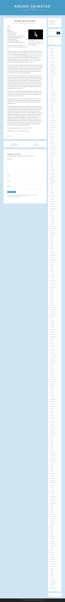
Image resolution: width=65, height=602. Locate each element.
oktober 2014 (52, 359)
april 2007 (52, 532)
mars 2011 (52, 446)
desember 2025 (52, 66)
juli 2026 (51, 50)
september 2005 (53, 566)
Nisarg (41, 599)
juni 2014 (51, 368)
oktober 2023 (52, 125)
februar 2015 (52, 350)
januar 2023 (52, 145)
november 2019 (53, 228)
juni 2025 (51, 80)
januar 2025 (52, 91)
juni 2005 (51, 570)
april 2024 (52, 111)
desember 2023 (52, 120)
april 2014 (52, 370)
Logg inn (50, 594)
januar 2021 (52, 199)
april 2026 (52, 57)
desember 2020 (52, 201)
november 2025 (53, 68)
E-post (8, 181)
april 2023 (52, 138)
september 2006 (53, 545)
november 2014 (53, 356)
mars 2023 (52, 140)
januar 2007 (52, 539)
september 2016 (53, 314)
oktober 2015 (52, 334)
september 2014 (53, 361)
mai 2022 (51, 163)
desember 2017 (52, 280)
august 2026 (52, 48)
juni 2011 (51, 440)
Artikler (51, 39)
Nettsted (9, 186)
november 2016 (53, 309)
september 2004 (53, 588)
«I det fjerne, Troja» (31, 60)
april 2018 (52, 271)
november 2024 (53, 95)
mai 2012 (51, 415)
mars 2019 (52, 246)
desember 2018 (52, 253)
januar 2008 (52, 514)
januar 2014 (52, 374)
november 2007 (53, 518)
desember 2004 (52, 581)
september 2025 (53, 73)
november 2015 (53, 332)
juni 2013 (51, 388)
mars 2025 (52, 86)
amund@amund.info (52, 24)
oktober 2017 (52, 284)
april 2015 (52, 345)
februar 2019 (52, 248)
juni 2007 (51, 527)
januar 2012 (52, 424)
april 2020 (52, 217)
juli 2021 (51, 185)
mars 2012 (52, 419)
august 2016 (52, 316)
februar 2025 (52, 89)
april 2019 (52, 244)
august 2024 (52, 102)
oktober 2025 (52, 71)
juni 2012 (51, 413)
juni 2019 (51, 239)
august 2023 (52, 129)
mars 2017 (52, 300)
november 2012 (53, 401)
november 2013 (53, 379)
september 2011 (53, 433)
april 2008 (52, 509)
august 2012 (52, 408)
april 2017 (52, 298)
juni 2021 (51, 188)
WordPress (34, 599)
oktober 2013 (52, 381)
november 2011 (53, 428)
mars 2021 (52, 194)
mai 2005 (51, 572)
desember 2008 (52, 496)
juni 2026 (51, 53)
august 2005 (52, 568)
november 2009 (53, 478)
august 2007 (52, 525)
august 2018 (52, 262)
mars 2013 (52, 392)
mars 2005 (52, 577)
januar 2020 (52, 224)
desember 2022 (52, 147)
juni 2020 (51, 212)
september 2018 (53, 260)
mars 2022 (52, 167)
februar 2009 (52, 491)
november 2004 (53, 583)
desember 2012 (52, 399)
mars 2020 (52, 219)
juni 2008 (51, 505)
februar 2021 (52, 197)
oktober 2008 (52, 500)
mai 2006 (51, 550)
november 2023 (53, 122)
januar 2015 (52, 352)
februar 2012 (52, 422)
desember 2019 (52, 226)
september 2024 (53, 100)
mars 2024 (52, 113)
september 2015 (53, 336)
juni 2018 (51, 266)
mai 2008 (51, 507)
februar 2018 (52, 275)
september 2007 (53, 523)
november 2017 (53, 282)
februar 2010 (52, 473)
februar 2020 (52, 221)
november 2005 (53, 561)
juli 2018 (51, 264)
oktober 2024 (52, 98)
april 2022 (52, 165)
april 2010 (52, 469)
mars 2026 (52, 59)
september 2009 (53, 482)
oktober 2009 (52, 480)
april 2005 (52, 575)
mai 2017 (51, 296)
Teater (10, 136)
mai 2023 (51, 136)
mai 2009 (51, 487)
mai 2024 (51, 109)
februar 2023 (52, 143)
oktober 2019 (52, 230)
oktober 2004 (52, 586)
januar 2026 (52, 64)
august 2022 (52, 156)
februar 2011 (52, 449)
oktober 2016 (52, 311)
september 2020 (53, 208)
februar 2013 (52, 395)
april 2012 (52, 417)
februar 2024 (52, 116)
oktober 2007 (52, 521)
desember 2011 (52, 426)
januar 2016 (52, 327)
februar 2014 (52, 372)
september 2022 (53, 154)
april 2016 (52, 320)
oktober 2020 (52, 206)
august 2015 (52, 338)
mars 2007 (52, 534)
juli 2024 (51, 104)
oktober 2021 (52, 179)
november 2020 (53, 203)
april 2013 (52, 390)
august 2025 (52, 75)
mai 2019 (51, 242)
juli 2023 (51, 131)
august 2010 (52, 462)
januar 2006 (52, 557)
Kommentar (9, 158)
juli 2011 (51, 437)
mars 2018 (52, 273)
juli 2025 (51, 77)
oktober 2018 (52, 257)
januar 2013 (52, 397)
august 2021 (52, 183)
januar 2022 (52, 172)
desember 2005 (52, 559)
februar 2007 (52, 536)
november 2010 (53, 455)
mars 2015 (52, 347)
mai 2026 (51, 55)
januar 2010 (52, 475)
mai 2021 (51, 190)
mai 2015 (51, 343)
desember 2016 (52, 307)
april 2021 (52, 192)
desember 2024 (52, 93)
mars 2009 (52, 489)
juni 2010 (51, 467)
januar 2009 (52, 494)
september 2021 (53, 181)
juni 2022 (51, 161)
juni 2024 (51, 107)
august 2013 (52, 386)
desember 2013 (52, 377)
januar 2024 (52, 118)
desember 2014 (52, 354)
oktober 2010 (52, 458)
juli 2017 (51, 291)
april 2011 (52, 444)
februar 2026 (52, 62)
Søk (50, 30)
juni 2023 (51, 134)
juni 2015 (51, 341)
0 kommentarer (33, 23)
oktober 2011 (52, 431)
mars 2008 (52, 511)
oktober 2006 (52, 543)
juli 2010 (51, 464)
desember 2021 (52, 174)
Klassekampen (16, 131)
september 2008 (53, 503)
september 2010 (53, 460)
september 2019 (53, 233)
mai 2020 (51, 215)
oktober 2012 (52, 404)
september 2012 (53, 406)
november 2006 (53, 541)
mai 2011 (51, 442)
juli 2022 (51, 158)
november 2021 (53, 176)
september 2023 (53, 127)
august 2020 (52, 210)
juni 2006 (51, 547)
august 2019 (52, 235)
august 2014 (52, 363)
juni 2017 (51, 293)
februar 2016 (52, 325)
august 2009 (52, 485)
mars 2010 (52, 471)
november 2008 (53, 498)
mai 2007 (51, 530)
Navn (8, 175)
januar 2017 (52, 305)
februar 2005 (52, 579)
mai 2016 (51, 318)
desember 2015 (52, 329)
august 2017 (52, 289)
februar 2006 (52, 554)
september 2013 (53, 383)
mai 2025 (51, 82)
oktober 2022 (52, 152)
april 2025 (52, 84)
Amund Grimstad (25, 23)
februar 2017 (52, 302)
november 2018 (53, 255)
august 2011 (52, 435)
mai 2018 (51, 269)
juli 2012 (51, 410)
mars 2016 (52, 323)
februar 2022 (52, 170)
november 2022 (53, 149)
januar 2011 (52, 451)
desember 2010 (52, 453)
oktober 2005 (52, 563)
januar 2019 (52, 251)
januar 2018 (52, 278)
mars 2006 (52, 552)
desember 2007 (52, 516)
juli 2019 (51, 237)
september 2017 (53, 287)
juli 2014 (51, 365)
